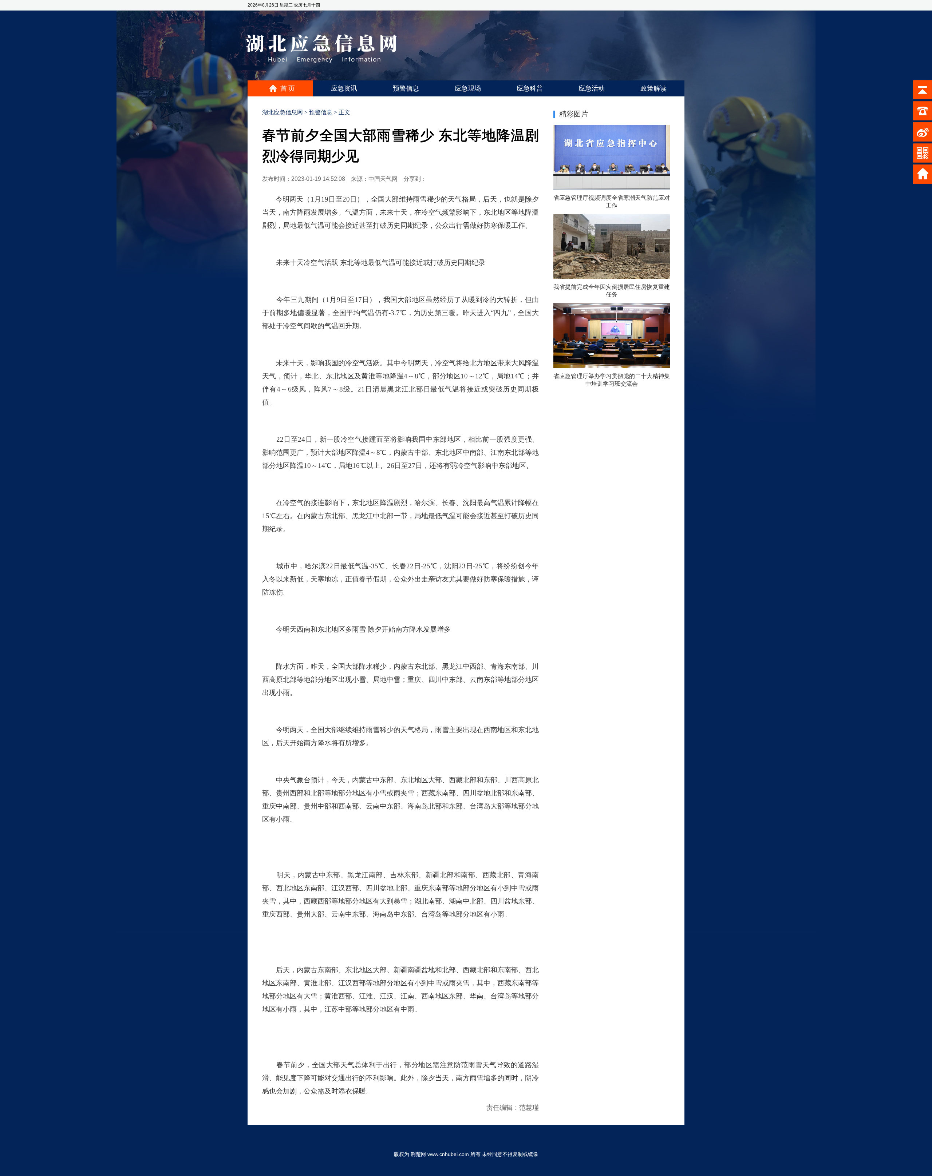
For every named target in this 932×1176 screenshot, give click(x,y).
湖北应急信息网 (282, 112)
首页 (288, 88)
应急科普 (530, 88)
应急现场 (468, 88)
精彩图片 (573, 114)
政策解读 (653, 88)
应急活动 (591, 88)
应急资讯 (344, 88)
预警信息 (406, 88)
